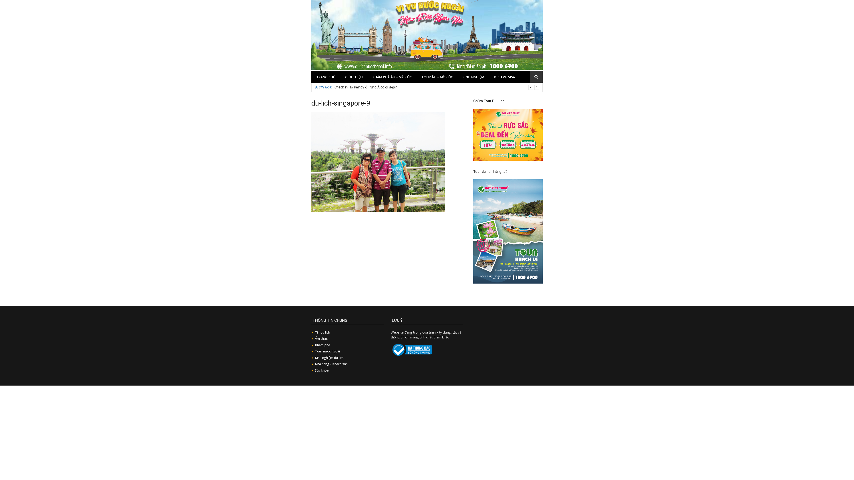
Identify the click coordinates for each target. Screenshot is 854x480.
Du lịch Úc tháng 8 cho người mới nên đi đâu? (369, 87)
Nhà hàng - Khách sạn (331, 364)
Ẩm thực (321, 338)
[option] (436, 87)
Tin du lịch (322, 332)
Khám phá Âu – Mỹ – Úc (392, 77)
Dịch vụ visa (504, 77)
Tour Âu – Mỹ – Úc (437, 77)
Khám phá (322, 345)
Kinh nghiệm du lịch (329, 357)
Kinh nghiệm (473, 77)
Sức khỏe (322, 370)
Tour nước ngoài (327, 351)
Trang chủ (325, 77)
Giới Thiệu (354, 77)
